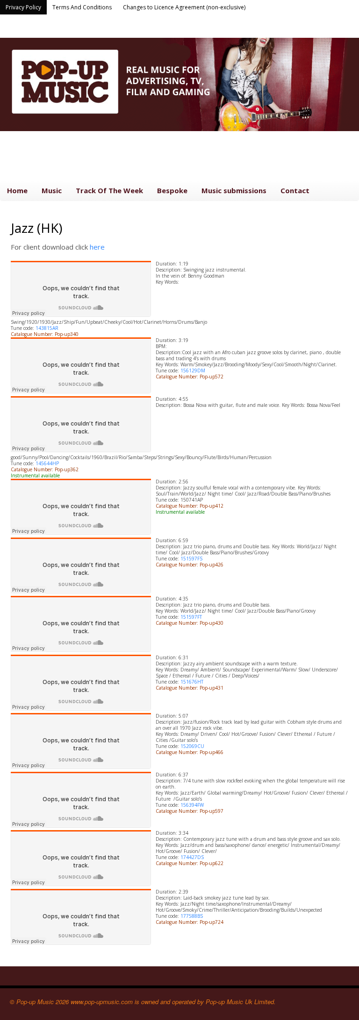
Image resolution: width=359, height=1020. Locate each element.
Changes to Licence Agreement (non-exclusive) (184, 7)
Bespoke (172, 190)
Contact (294, 190)
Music (52, 190)
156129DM (192, 370)
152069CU (192, 746)
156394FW (192, 805)
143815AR (47, 328)
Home (17, 190)
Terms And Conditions (82, 7)
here (97, 247)
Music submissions (233, 190)
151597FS (191, 558)
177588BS (191, 916)
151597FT (191, 617)
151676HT (191, 681)
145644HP (47, 463)
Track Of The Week (109, 190)
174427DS (192, 857)
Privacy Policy (23, 7)
